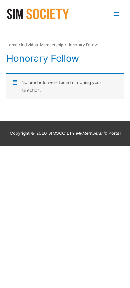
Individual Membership (42, 44)
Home (11, 44)
